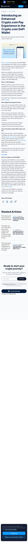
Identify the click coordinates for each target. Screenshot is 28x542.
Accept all (14, 533)
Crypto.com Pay (10, 137)
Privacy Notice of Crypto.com (9, 284)
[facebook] (3, 202)
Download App (15, 291)
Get (24, 2)
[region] (14, 532)
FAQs (2, 186)
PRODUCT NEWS (12, 11)
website (10, 186)
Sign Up (21, 6)
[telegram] (11, 202)
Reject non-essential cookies (14, 537)
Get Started (21, 278)
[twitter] (7, 202)
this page (6, 99)
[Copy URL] (15, 201)
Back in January (5, 62)
